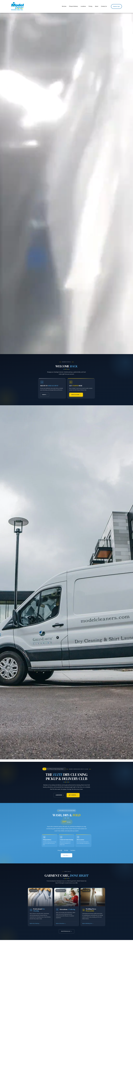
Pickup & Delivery (73, 6)
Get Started (72, 795)
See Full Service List (65, 931)
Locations (83, 6)
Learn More (59, 795)
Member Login (116, 6)
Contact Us (104, 6)
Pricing (90, 6)
